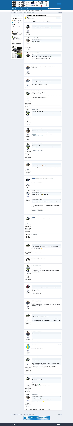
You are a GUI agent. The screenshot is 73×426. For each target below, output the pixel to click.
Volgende (43, 21)
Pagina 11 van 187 (49, 21)
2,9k (28, 60)
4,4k (28, 351)
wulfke (28, 90)
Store (19, 8)
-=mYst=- (27, 37)
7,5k (28, 135)
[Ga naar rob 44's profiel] (28, 68)
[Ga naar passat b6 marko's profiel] (28, 55)
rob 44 (28, 65)
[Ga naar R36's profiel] (28, 27)
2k (28, 72)
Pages (25, 8)
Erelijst (41, 10)
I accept (59, 424)
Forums (17, 10)
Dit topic (58, 8)
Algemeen (33, 18)
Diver (28, 242)
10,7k (28, 250)
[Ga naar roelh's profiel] (12, 20)
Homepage (13, 10)
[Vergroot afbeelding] (51, 27)
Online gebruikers (37, 10)
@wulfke (33, 178)
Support (22, 8)
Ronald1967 (28, 190)
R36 (27, 24)
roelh (29, 17)
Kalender (20, 10)
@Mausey (33, 217)
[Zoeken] (60, 8)
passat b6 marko (28, 52)
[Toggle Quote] (32, 39)
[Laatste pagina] (45, 21)
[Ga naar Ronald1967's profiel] (28, 193)
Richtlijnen (26, 10)
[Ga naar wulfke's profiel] (18, 20)
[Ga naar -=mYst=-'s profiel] (18, 22)
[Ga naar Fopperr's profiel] (12, 22)
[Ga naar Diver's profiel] (28, 245)
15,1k (28, 98)
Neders (28, 284)
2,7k (28, 31)
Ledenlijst (32, 10)
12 (35, 21)
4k (28, 184)
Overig (13, 8)
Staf (29, 10)
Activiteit (16, 8)
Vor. (26, 21)
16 (40, 21)
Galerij (23, 10)
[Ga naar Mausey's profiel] (28, 179)
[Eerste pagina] (24, 21)
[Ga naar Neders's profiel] (28, 287)
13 (36, 21)
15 (39, 21)
